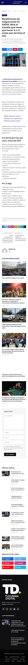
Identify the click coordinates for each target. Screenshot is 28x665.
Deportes (7, 661)
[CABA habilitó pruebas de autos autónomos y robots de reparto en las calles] (14, 315)
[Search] (25, 2)
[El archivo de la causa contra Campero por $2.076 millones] (6, 514)
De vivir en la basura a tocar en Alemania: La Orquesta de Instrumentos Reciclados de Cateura (13, 301)
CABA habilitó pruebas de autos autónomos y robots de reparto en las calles (13, 326)
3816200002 (10, 604)
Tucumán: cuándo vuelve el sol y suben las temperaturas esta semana (13, 375)
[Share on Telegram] (20, 49)
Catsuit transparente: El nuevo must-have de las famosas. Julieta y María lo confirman (7, 239)
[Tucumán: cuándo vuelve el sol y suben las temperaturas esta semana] (14, 365)
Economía (8, 659)
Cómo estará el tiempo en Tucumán (13, 278)
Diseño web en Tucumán (18, 653)
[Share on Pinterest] (15, 49)
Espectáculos (15, 659)
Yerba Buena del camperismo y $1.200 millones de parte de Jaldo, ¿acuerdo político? (18, 474)
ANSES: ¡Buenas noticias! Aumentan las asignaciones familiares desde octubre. (13, 118)
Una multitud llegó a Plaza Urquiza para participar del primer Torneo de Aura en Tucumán (13, 351)
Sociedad (4, 15)
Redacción (12, 249)
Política (23, 657)
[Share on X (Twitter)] (9, 49)
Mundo (13, 661)
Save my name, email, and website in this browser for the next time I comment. (13, 448)
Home (6, 657)
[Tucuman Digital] (14, 2)
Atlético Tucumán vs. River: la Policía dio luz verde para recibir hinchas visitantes (17, 523)
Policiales (22, 659)
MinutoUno (21, 206)
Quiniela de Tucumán (14, 657)
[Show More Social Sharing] (24, 49)
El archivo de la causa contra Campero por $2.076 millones (17, 514)
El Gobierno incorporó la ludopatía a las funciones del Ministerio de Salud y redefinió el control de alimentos (14, 399)
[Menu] (3, 2)
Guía (24, 661)
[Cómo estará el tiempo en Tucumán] (14, 269)
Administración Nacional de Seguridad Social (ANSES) (14, 219)
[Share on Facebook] (4, 49)
